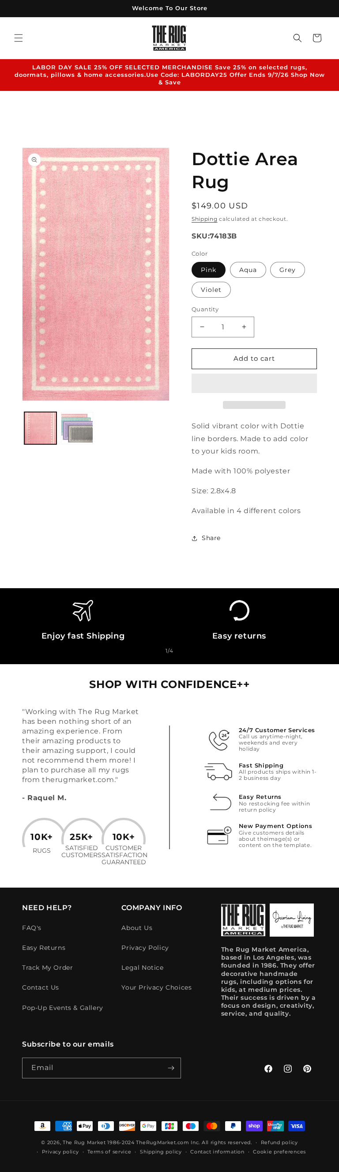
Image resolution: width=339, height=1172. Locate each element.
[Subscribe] (171, 1068)
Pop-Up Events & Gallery (62, 1008)
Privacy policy (60, 1152)
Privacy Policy (145, 948)
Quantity (205, 309)
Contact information (217, 1152)
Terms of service (109, 1152)
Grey (287, 270)
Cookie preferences (279, 1152)
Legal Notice (142, 968)
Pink (208, 270)
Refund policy (279, 1142)
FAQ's (31, 928)
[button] (254, 384)
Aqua (248, 270)
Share (211, 538)
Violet (211, 290)
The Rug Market (84, 1142)
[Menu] (18, 38)
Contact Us (40, 987)
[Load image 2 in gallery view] (77, 428)
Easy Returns (43, 948)
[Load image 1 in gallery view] (40, 428)
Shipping (205, 218)
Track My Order (47, 968)
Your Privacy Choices (156, 987)
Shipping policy (161, 1152)
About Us (136, 928)
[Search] (297, 38)
